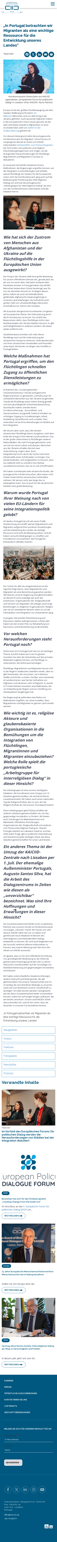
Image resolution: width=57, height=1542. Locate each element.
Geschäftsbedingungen (17, 1412)
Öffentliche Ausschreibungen (20, 1393)
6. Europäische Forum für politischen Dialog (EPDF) (25, 1208)
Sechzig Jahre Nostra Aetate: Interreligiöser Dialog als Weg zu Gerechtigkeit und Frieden (28, 1347)
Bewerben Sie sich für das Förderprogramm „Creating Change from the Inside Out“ (24, 1200)
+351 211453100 (10, 1518)
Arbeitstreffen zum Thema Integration (35, 145)
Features (8, 1047)
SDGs (5, 1340)
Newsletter (9, 1064)
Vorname (8, 1446)
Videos (7, 1038)
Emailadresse (10, 1436)
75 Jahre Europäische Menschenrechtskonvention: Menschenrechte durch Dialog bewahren (28, 1273)
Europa (6, 1266)
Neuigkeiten (10, 1029)
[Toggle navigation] (52, 3)
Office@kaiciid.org (11, 1515)
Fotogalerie (10, 1055)
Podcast (8, 1073)
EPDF (5, 1193)
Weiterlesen (11, 1216)
